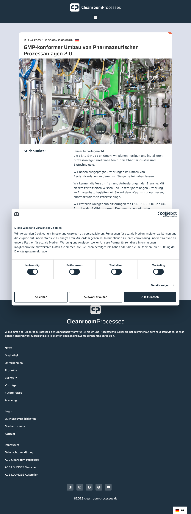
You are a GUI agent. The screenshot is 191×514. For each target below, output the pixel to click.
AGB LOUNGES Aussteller (21, 474)
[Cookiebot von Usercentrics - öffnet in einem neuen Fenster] (160, 214)
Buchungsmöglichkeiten (20, 419)
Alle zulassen (150, 297)
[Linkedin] (70, 487)
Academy (11, 400)
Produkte (11, 370)
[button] (96, 17)
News (8, 348)
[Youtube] (108, 487)
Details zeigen (160, 285)
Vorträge (10, 385)
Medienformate (15, 426)
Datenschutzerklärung (19, 452)
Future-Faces (13, 392)
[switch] (74, 272)
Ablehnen (41, 297)
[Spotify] (99, 487)
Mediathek (12, 355)
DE (182, 510)
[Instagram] (79, 487)
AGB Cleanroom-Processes (22, 460)
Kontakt (10, 433)
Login (8, 411)
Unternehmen (14, 363)
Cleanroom (101, 7)
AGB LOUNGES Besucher (21, 467)
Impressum (12, 445)
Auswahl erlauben (95, 297)
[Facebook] (89, 487)
